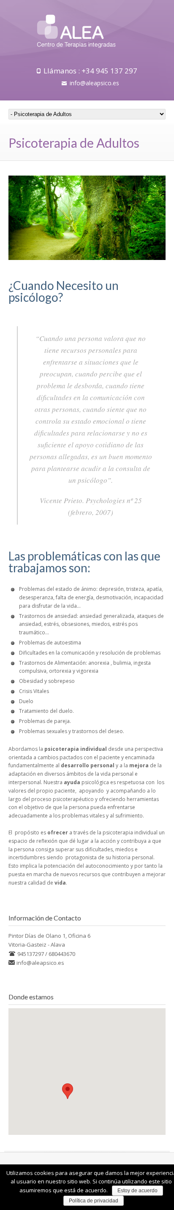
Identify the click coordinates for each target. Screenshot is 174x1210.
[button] (67, 1091)
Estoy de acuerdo (137, 1191)
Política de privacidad (93, 1201)
